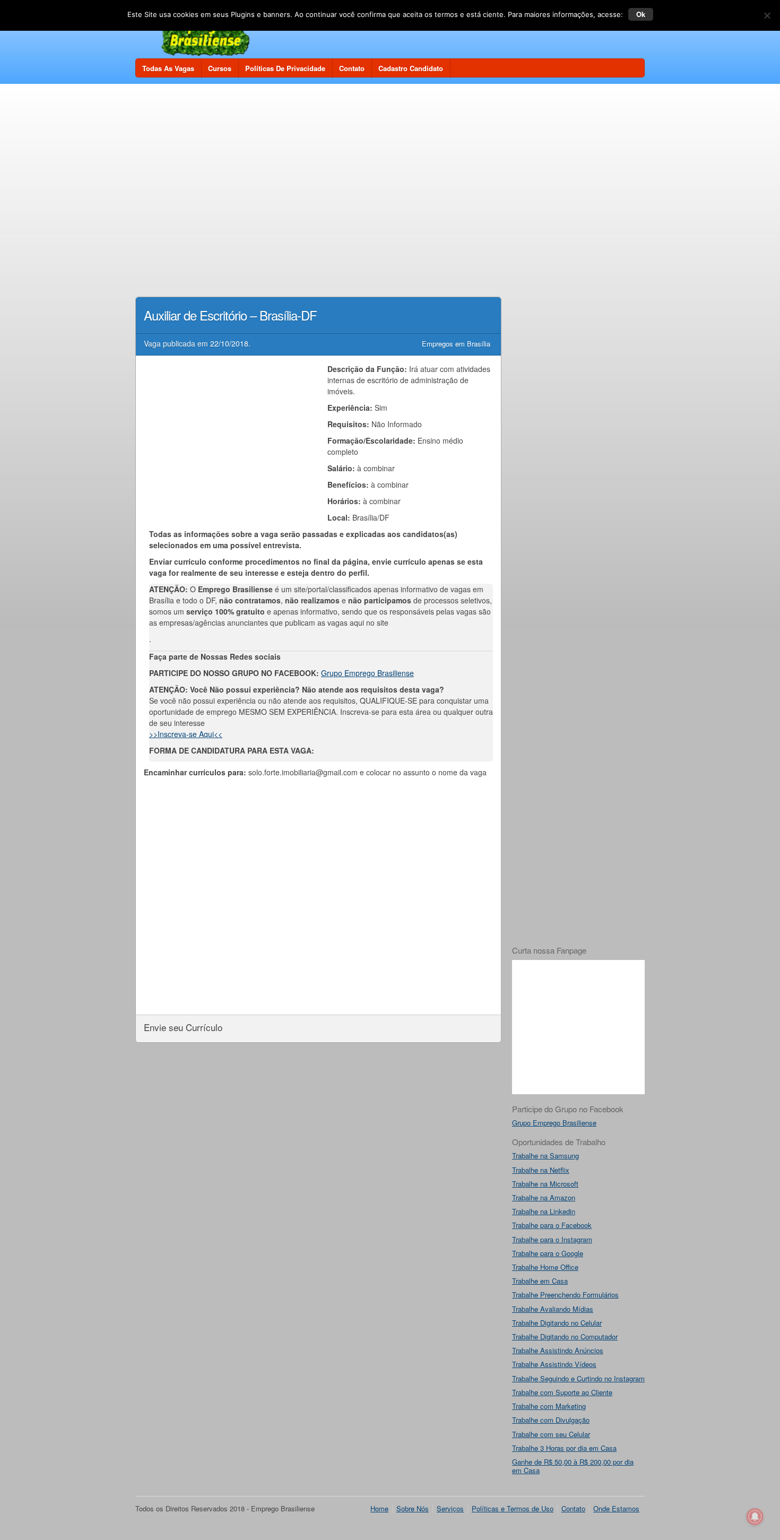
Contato (352, 68)
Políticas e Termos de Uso (512, 1508)
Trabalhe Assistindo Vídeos (554, 1364)
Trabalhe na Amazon (543, 1197)
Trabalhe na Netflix (540, 1170)
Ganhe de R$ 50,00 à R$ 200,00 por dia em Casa (573, 1466)
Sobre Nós (412, 1508)
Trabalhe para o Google (547, 1253)
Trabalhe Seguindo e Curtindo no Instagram (578, 1378)
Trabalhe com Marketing (549, 1406)
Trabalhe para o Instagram (552, 1239)
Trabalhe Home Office (545, 1267)
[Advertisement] (390, 171)
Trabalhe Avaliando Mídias (552, 1309)
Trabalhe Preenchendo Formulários (565, 1295)
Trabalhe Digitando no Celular (557, 1323)
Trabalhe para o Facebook (552, 1225)
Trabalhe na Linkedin (543, 1211)
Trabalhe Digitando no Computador (565, 1336)
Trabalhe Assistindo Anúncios (557, 1350)
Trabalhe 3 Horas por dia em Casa (564, 1448)
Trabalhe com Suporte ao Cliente (562, 1392)
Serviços (450, 1508)
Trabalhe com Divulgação (551, 1420)
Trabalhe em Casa (540, 1281)
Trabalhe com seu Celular (551, 1434)
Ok (640, 14)
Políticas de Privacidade (285, 68)
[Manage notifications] (755, 1516)
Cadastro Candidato (410, 68)
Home (379, 1508)
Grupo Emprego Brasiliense (367, 673)
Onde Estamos (616, 1508)
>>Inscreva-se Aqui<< (185, 734)
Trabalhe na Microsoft (545, 1184)
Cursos (219, 68)
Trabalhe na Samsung (545, 1155)
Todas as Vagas (168, 68)
